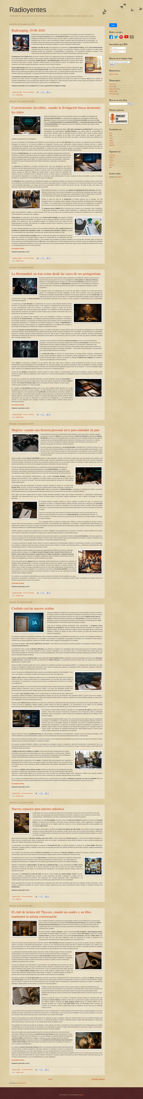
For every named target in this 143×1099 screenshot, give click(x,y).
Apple (110, 135)
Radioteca (18, 899)
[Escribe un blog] (43, 92)
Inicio (50, 1079)
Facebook (112, 155)
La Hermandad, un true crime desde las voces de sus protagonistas (56, 273)
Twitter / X (112, 157)
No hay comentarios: (29, 92)
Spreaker (111, 145)
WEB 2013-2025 (113, 74)
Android (111, 142)
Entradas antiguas (98, 1079)
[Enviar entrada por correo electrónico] (37, 92)
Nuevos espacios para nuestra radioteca (38, 808)
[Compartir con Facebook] (47, 92)
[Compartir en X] (45, 92)
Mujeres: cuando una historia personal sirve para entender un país (56, 430)
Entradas (114, 48)
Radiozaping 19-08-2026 (28, 30)
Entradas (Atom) (21, 1083)
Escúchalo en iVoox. (18, 248)
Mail (110, 167)
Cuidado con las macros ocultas (33, 608)
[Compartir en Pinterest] (50, 92)
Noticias (111, 84)
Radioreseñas (19, 261)
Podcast (111, 86)
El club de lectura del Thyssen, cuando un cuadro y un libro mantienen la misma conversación (51, 914)
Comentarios (115, 51)
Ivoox (110, 133)
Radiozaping (19, 94)
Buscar (112, 64)
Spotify (111, 140)
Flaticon (119, 177)
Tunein (111, 138)
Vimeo (111, 162)
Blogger (81, 1094)
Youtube (111, 160)
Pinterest (111, 165)
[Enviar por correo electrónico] (41, 92)
